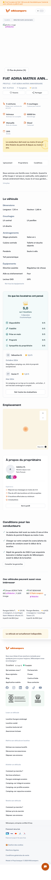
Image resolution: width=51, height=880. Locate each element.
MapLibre (40, 447)
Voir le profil (25, 506)
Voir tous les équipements (14, 284)
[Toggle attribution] (45, 446)
